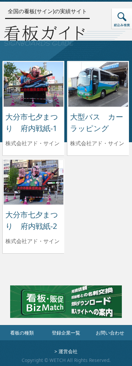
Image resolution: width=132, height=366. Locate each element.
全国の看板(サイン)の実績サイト (47, 11)
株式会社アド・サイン (32, 143)
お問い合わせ (110, 332)
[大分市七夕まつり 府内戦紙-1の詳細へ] (33, 83)
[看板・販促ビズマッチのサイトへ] (66, 306)
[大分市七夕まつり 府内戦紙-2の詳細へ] (33, 181)
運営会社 (68, 351)
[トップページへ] (44, 34)
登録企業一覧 (66, 332)
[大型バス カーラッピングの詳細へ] (98, 83)
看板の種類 (22, 332)
